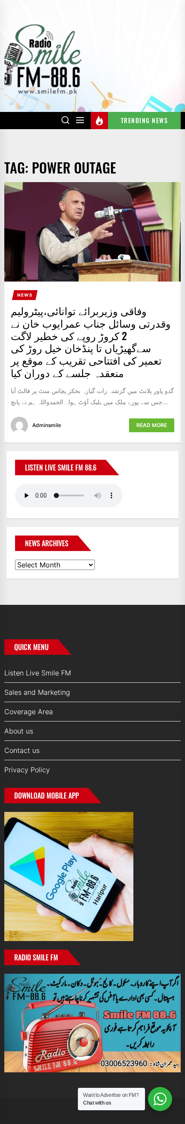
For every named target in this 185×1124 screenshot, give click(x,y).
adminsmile (46, 425)
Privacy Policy (27, 769)
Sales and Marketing (37, 692)
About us (18, 731)
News (25, 294)
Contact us (22, 750)
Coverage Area (28, 711)
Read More (151, 425)
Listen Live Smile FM (37, 673)
